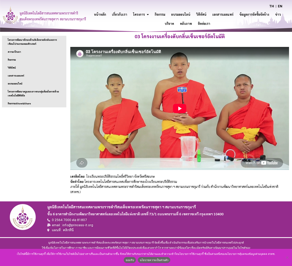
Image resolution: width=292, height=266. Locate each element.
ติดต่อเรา (204, 23)
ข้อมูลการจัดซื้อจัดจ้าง (254, 14)
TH (271, 6)
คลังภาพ (186, 23)
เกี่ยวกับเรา (119, 14)
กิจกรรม (160, 14)
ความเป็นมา (14, 51)
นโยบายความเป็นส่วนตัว (154, 260)
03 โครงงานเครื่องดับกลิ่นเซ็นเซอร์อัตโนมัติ (180, 36)
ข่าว (278, 14)
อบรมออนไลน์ (180, 14)
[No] (287, 257)
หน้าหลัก (100, 14)
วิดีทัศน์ (201, 14)
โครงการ (139, 14)
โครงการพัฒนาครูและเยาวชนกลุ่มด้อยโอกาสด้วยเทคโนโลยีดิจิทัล (33, 93)
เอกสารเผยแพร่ (222, 14)
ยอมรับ (130, 260)
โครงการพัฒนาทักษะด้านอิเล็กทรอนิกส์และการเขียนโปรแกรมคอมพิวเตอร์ (32, 41)
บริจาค (169, 23)
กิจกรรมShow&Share (19, 103)
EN (280, 6)
